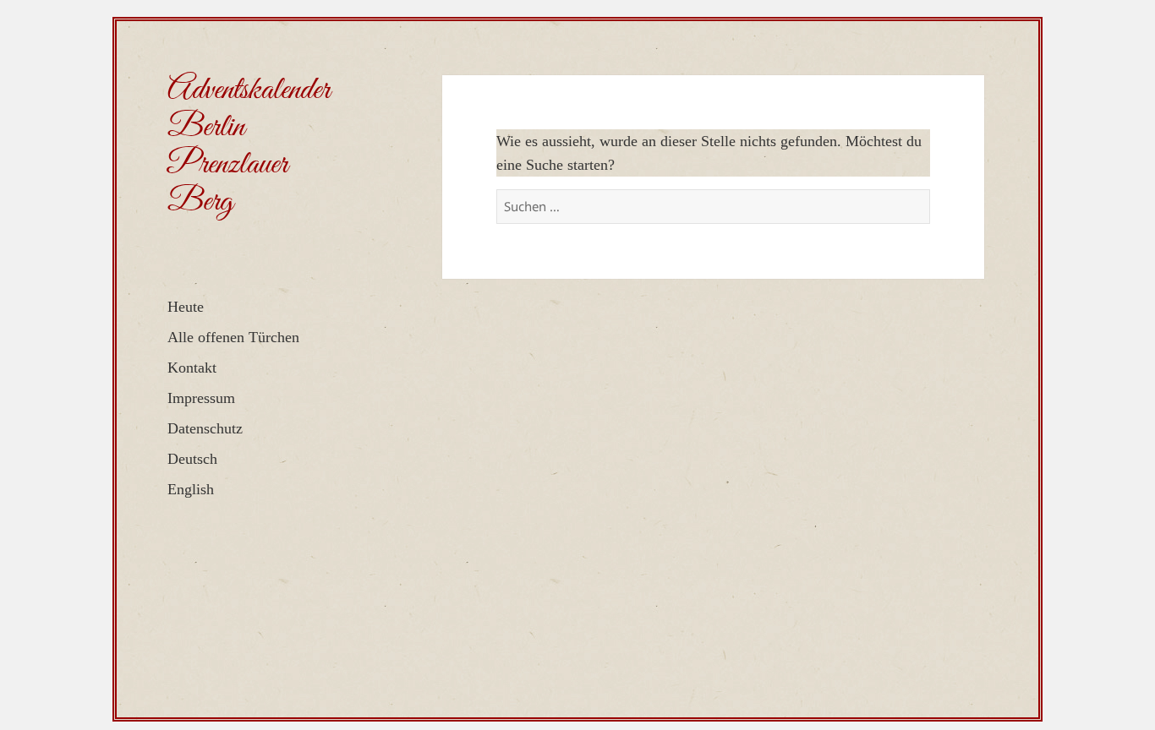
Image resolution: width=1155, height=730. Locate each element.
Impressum (201, 398)
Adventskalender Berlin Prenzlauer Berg (248, 146)
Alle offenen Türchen (233, 337)
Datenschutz (205, 428)
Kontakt (191, 367)
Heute (185, 306)
